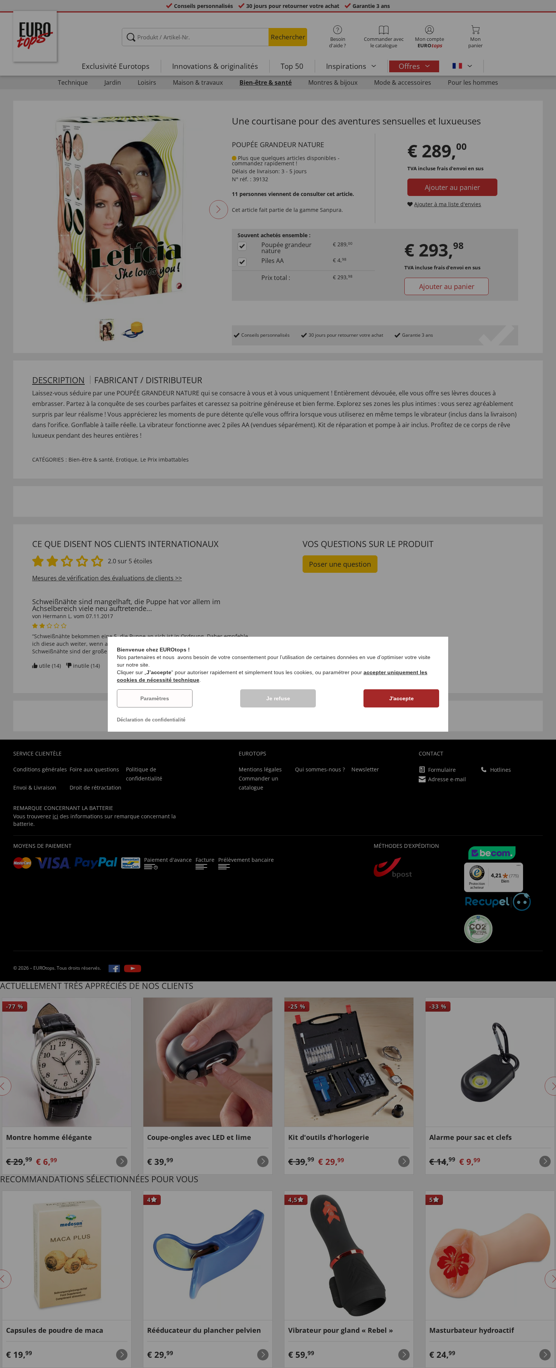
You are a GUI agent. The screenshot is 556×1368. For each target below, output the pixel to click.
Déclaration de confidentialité (151, 720)
